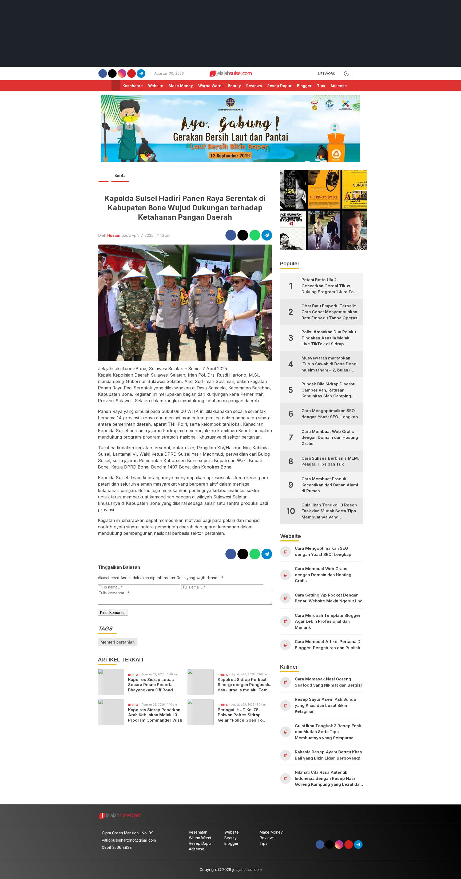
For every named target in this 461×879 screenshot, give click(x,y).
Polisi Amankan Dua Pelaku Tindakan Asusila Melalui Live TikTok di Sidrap (328, 337)
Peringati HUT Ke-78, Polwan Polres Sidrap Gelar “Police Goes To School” (240, 715)
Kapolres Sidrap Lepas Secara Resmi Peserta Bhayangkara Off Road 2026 (151, 685)
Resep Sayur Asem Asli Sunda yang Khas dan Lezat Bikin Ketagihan (325, 705)
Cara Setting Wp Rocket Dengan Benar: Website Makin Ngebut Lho (329, 598)
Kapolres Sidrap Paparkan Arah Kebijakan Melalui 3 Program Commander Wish (155, 715)
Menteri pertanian (118, 642)
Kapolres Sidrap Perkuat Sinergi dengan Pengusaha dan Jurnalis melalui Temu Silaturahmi (245, 685)
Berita (120, 175)
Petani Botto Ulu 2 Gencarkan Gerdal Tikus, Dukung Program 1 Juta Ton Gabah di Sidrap (328, 286)
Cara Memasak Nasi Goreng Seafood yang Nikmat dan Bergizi (328, 682)
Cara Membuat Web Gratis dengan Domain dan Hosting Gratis (329, 437)
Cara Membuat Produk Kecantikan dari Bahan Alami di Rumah (329, 484)
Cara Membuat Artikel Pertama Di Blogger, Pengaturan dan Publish (328, 644)
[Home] (116, 85)
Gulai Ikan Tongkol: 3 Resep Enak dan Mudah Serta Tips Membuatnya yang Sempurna (329, 511)
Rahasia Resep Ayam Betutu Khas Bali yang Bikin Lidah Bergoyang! (328, 755)
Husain (113, 235)
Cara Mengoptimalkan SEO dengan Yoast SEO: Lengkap (329, 413)
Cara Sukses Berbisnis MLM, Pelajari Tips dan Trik (330, 461)
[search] (360, 73)
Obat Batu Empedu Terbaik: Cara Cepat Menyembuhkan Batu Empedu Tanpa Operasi (330, 311)
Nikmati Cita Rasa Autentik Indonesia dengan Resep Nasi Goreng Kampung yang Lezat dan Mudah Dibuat (328, 779)
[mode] (346, 73)
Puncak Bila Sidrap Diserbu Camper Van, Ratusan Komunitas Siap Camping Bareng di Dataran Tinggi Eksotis (328, 390)
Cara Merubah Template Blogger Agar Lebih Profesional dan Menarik (327, 621)
